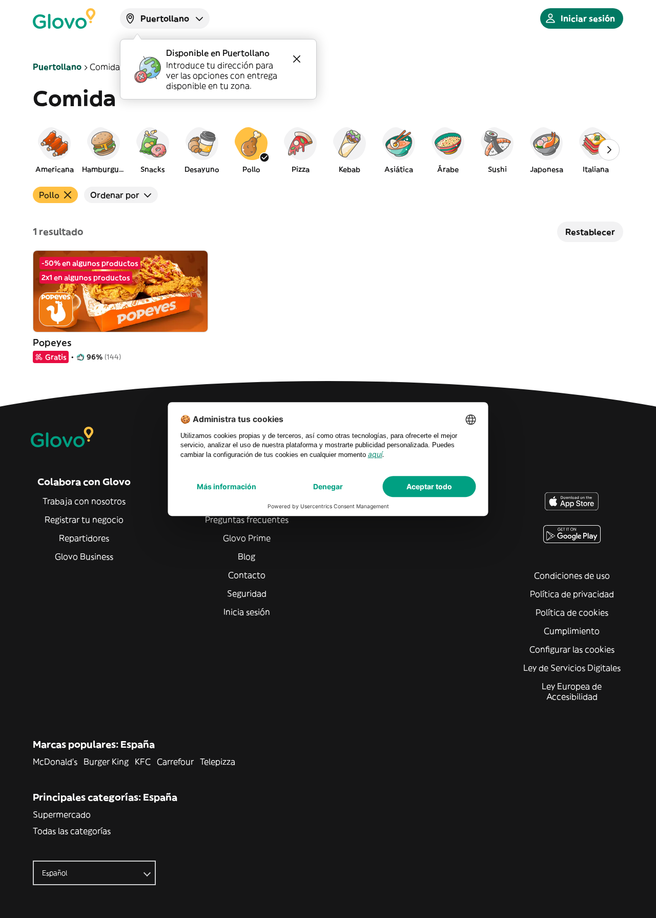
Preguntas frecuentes (247, 519)
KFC (143, 761)
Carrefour (175, 761)
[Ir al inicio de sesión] (64, 18)
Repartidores (84, 538)
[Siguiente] (609, 149)
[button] (54, 149)
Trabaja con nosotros (84, 501)
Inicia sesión (246, 612)
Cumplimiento (572, 631)
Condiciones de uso (572, 575)
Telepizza (217, 761)
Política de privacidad (572, 594)
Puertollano (57, 67)
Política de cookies (572, 612)
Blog (246, 556)
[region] (328, 149)
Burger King (106, 761)
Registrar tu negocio (84, 519)
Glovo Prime (247, 538)
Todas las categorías (72, 831)
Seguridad (246, 593)
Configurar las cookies (571, 649)
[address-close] (296, 59)
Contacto (246, 575)
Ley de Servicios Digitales (572, 668)
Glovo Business (84, 556)
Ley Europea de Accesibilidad (572, 691)
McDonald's (55, 761)
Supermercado (62, 814)
